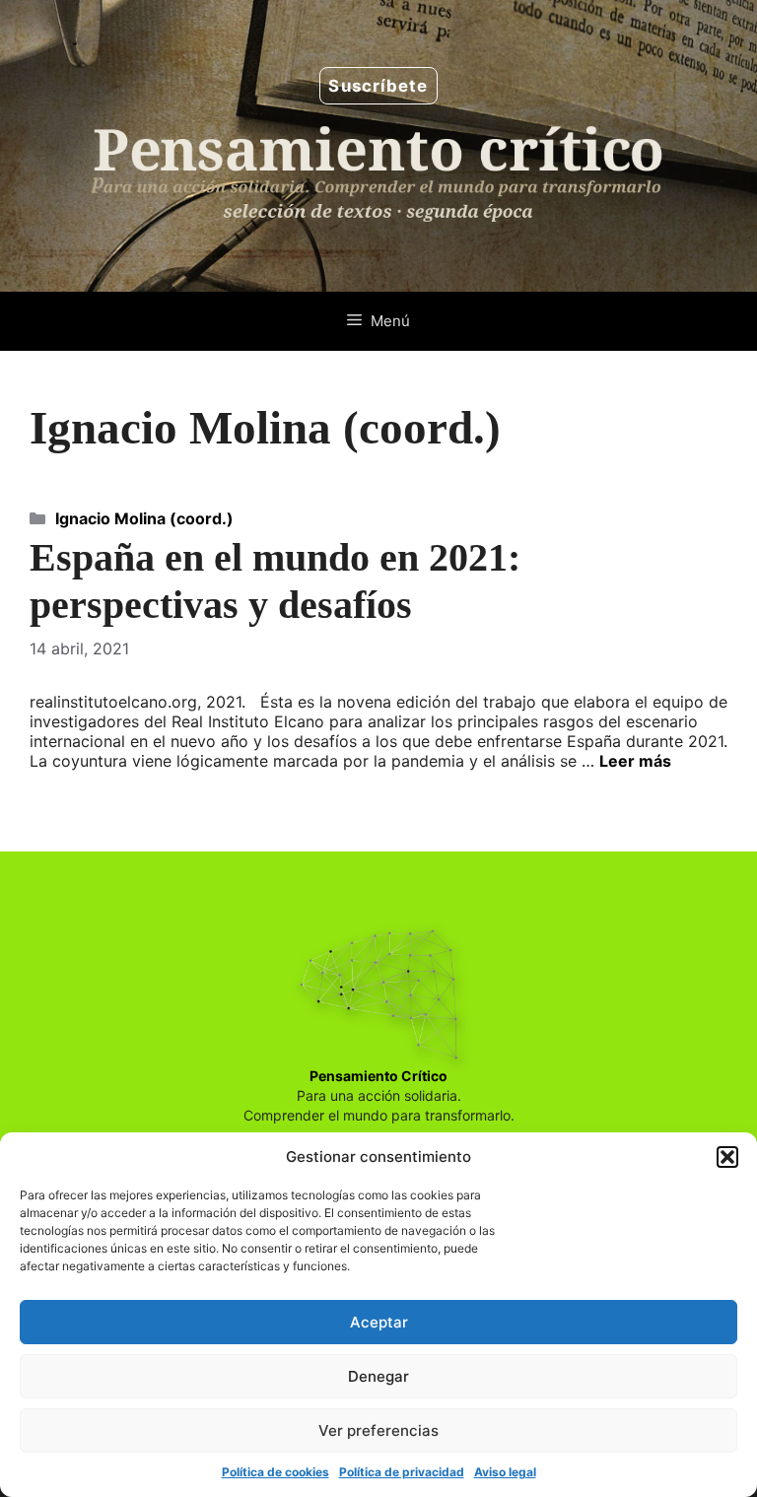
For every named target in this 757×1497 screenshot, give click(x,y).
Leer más (635, 761)
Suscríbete (378, 86)
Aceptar (379, 1322)
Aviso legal (505, 1471)
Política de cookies (275, 1471)
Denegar (378, 1376)
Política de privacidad (401, 1471)
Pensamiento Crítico (378, 1075)
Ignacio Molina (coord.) (144, 518)
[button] (727, 1157)
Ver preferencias (378, 1430)
